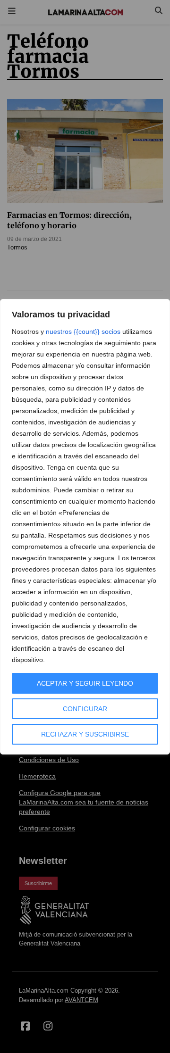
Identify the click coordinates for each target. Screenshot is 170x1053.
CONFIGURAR (85, 709)
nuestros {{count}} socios (83, 331)
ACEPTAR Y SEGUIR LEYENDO (85, 683)
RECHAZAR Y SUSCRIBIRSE (85, 734)
